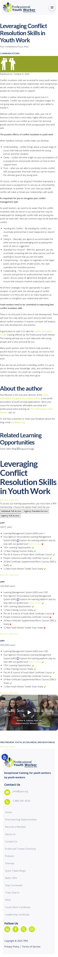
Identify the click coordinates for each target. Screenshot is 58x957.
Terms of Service (30, 946)
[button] (52, 7)
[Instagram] (32, 929)
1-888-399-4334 (21, 800)
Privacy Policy (12, 946)
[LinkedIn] (7, 929)
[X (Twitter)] (24, 929)
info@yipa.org (20, 791)
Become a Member (9, 500)
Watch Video (35, 543)
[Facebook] (15, 929)
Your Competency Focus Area (14, 46)
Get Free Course (8, 746)
